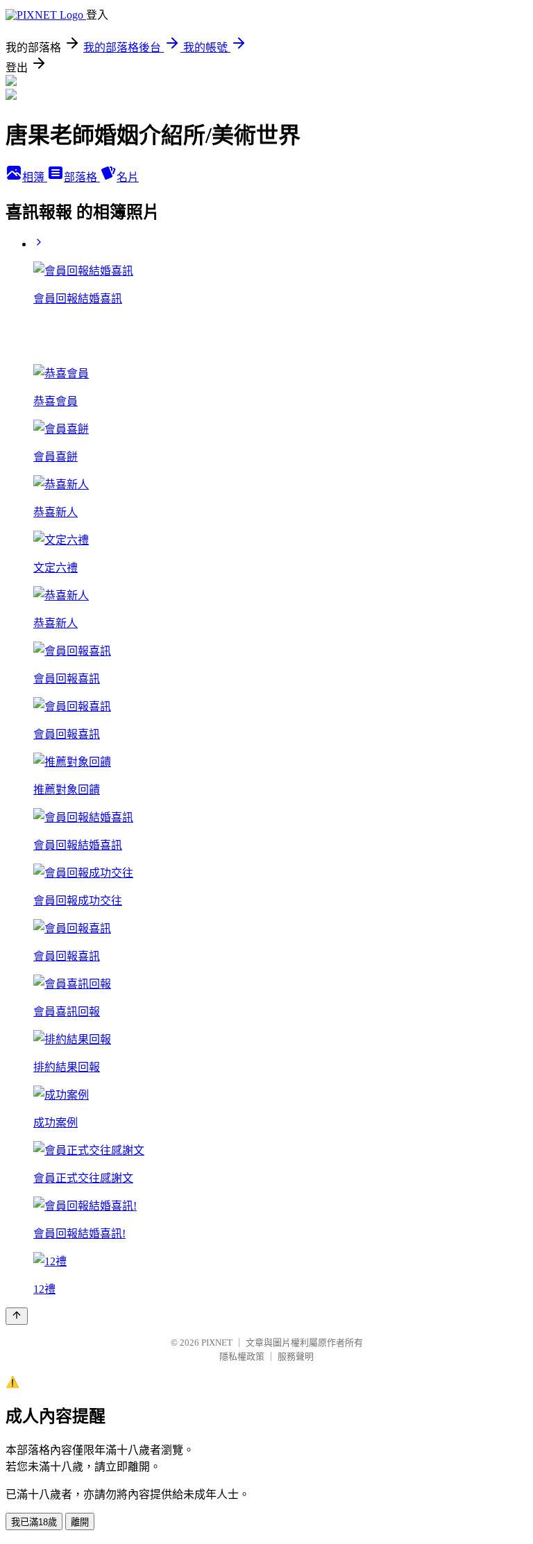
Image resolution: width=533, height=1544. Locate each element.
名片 (128, 177)
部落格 (82, 177)
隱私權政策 (241, 1356)
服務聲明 (296, 1356)
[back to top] (17, 1316)
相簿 (34, 177)
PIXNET (216, 1342)
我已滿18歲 (34, 1522)
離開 (80, 1522)
